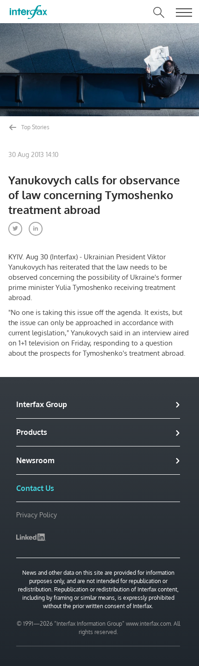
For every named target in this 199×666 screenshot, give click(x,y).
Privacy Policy (36, 515)
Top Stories (35, 127)
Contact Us (35, 488)
